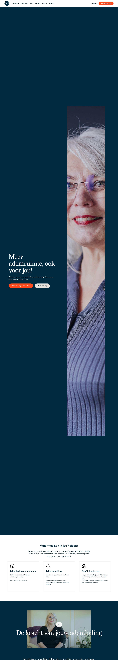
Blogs (31, 3)
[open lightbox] (59, 624)
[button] (16, 3)
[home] (6, 3)
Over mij (44, 3)
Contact (51, 3)
